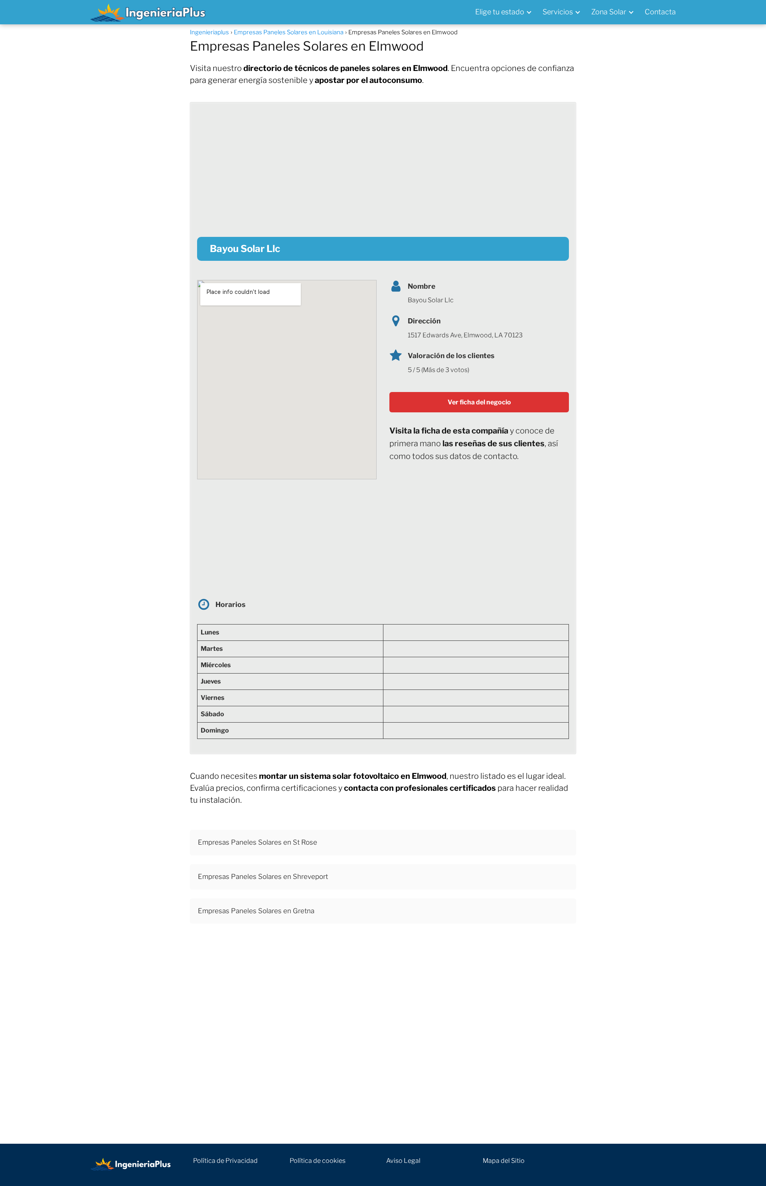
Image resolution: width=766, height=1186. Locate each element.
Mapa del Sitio (504, 1160)
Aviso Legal (403, 1160)
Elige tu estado (499, 12)
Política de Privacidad (225, 1160)
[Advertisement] (383, 165)
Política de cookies (317, 1160)
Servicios (558, 12)
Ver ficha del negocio (479, 402)
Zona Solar (608, 12)
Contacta (660, 12)
